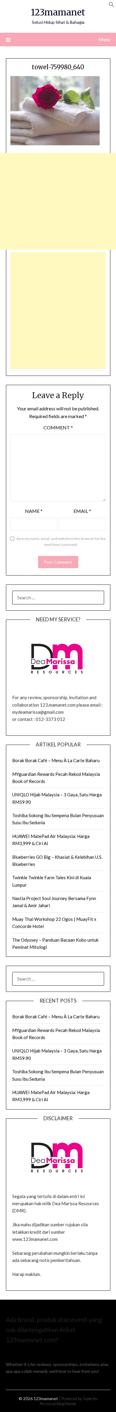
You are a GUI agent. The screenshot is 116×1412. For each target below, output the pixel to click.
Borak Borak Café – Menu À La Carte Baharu (56, 760)
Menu (104, 39)
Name (34, 511)
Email (82, 511)
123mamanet (58, 12)
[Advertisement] (58, 201)
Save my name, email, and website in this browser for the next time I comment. (61, 541)
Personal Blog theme (58, 1403)
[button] (112, 5)
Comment (58, 427)
